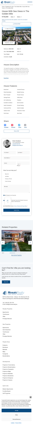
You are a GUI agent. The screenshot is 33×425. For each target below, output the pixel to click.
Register (20, 52)
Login (12, 52)
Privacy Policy (18, 422)
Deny (16, 414)
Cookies (12, 422)
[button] (30, 397)
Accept (16, 410)
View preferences (17, 419)
